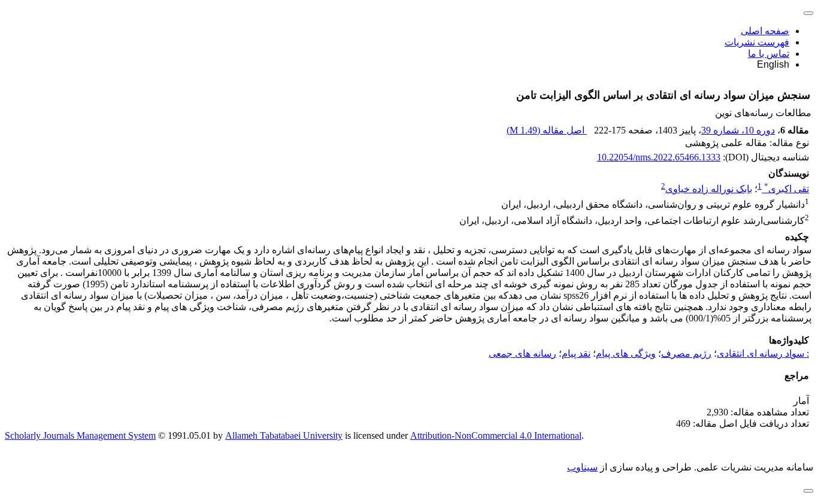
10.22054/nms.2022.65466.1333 (658, 157)
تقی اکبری (786, 189)
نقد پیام (576, 353)
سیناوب (582, 467)
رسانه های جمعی (522, 353)
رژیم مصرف (686, 353)
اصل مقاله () (547, 130)
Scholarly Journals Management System (80, 435)
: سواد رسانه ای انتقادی (763, 353)
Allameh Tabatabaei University (284, 435)
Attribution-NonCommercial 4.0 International (495, 435)
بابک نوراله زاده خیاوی (708, 189)
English (773, 64)
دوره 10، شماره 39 (738, 130)
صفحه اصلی (765, 31)
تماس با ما (768, 53)
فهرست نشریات (757, 42)
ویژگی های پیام (626, 353)
